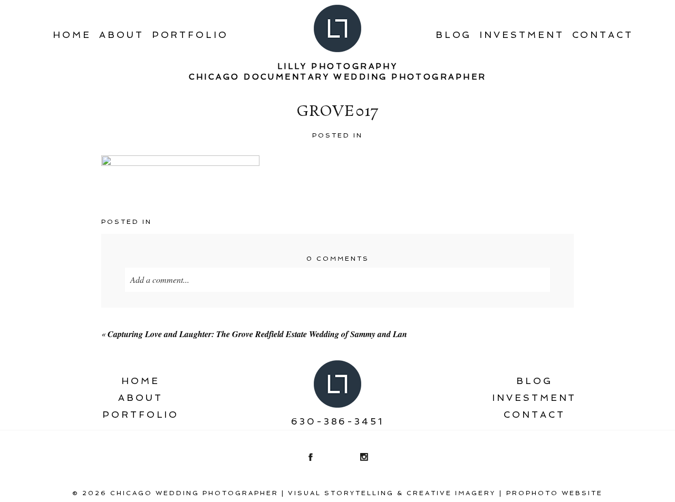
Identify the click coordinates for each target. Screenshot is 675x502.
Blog (454, 34)
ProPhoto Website (554, 493)
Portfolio (190, 34)
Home (72, 34)
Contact (602, 34)
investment (521, 34)
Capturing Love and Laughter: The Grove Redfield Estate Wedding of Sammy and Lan (257, 334)
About (121, 34)
